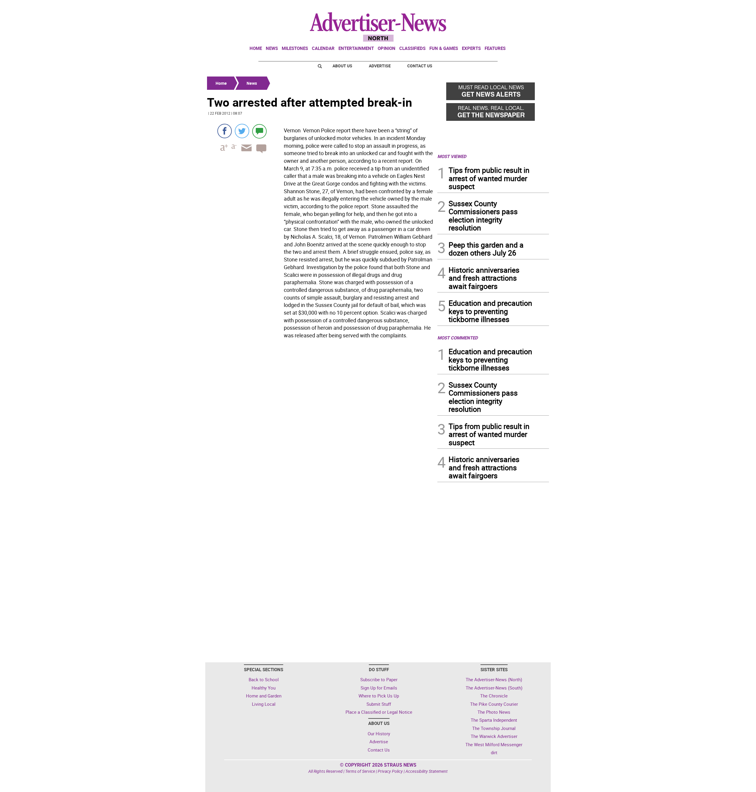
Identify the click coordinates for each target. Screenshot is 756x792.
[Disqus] (320, 422)
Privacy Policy (390, 771)
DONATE (534, 6)
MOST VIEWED (451, 156)
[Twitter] (242, 131)
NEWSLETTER (501, 6)
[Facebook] (224, 131)
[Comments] (259, 131)
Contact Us (419, 66)
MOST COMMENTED (457, 338)
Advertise (380, 66)
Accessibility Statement (426, 771)
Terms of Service (360, 771)
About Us (342, 66)
